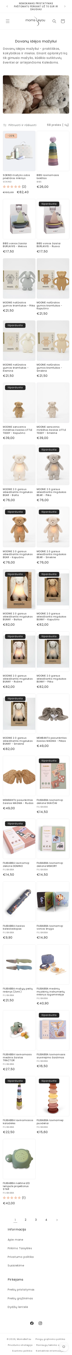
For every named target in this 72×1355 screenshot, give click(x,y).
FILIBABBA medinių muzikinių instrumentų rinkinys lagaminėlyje (51, 991)
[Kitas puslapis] (57, 1220)
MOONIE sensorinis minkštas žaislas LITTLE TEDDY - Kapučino (17, 429)
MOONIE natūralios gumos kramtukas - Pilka (19, 304)
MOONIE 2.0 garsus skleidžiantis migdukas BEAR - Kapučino (18, 554)
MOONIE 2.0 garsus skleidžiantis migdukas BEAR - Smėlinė (51, 554)
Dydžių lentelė (18, 1307)
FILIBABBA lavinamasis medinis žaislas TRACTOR (17, 1057)
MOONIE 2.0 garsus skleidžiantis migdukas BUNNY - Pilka (51, 678)
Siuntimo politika (22, 1350)
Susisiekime (16, 1265)
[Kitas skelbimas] (65, 6)
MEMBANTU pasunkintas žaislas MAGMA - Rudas (18, 802)
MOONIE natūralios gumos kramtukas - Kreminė (16, 367)
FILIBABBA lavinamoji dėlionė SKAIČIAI (50, 802)
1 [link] (15, 1220)
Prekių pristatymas (21, 1289)
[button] (7, 21)
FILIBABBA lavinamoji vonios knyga (50, 927)
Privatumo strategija (20, 1345)
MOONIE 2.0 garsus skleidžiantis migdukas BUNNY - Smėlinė (18, 740)
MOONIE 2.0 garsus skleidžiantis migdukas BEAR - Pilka (51, 492)
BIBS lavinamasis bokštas (48, 177)
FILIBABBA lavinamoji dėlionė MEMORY (50, 864)
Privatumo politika (21, 1257)
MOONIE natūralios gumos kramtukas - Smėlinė (49, 367)
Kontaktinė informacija (49, 1350)
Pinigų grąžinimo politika (50, 1339)
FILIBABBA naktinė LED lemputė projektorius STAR (16, 1186)
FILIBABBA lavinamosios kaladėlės (18, 1122)
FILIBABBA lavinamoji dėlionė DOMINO (16, 864)
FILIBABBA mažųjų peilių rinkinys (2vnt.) (18, 990)
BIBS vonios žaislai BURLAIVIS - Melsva (15, 245)
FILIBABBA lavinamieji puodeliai (50, 1122)
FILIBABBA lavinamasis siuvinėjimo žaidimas (51, 1056)
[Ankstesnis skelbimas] (7, 6)
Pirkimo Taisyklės (20, 1248)
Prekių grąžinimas (20, 1298)
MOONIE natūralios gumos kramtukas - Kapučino (49, 305)
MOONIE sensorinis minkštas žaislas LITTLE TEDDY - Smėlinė (51, 429)
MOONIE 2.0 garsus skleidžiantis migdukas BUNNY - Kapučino (51, 616)
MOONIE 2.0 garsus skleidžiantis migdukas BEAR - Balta (18, 492)
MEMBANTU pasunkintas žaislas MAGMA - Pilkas (52, 739)
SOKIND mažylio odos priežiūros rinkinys (16, 177)
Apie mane (15, 1240)
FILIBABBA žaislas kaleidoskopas (14, 927)
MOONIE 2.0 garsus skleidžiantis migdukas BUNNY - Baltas (18, 616)
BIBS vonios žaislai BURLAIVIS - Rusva (49, 245)
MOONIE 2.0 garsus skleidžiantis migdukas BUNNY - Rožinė (18, 678)
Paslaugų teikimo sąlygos (52, 1345)
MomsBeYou (24, 1339)
